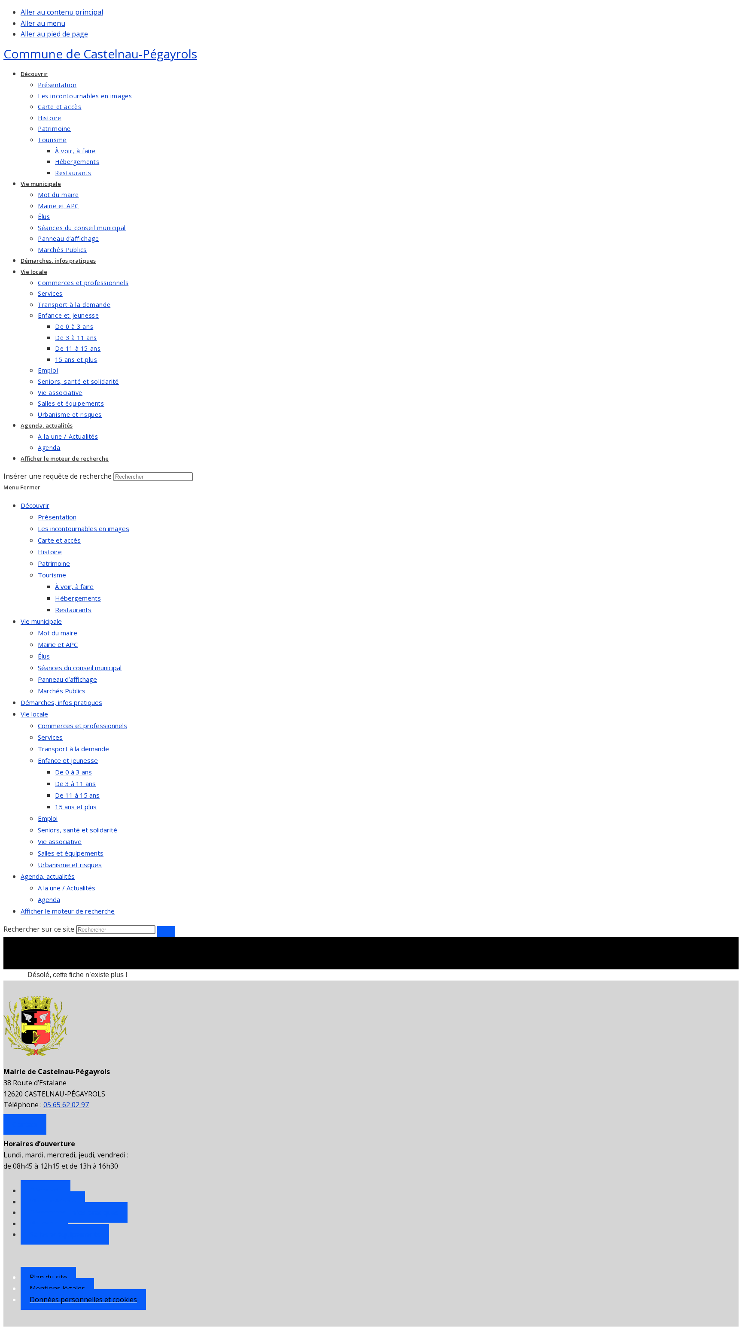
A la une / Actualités (66, 888)
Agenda (49, 899)
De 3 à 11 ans (75, 783)
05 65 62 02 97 (66, 1104)
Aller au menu (43, 23)
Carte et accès (59, 540)
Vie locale (34, 714)
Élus (44, 656)
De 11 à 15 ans (77, 795)
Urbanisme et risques (70, 864)
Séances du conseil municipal (80, 667)
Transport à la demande (73, 748)
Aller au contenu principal (62, 12)
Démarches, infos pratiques (61, 702)
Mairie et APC (58, 644)
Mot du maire (57, 633)
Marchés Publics (61, 690)
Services (50, 737)
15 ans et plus (76, 806)
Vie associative (60, 841)
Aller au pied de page (54, 34)
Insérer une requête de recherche (57, 476)
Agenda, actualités (48, 876)
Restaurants (73, 609)
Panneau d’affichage (67, 679)
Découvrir (35, 505)
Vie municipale (41, 621)
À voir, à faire (74, 586)
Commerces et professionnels (82, 725)
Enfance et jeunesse (68, 760)
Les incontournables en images (83, 528)
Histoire (50, 551)
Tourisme (52, 575)
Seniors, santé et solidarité (77, 830)
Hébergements (78, 598)
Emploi (48, 818)
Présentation (57, 517)
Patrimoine (54, 563)
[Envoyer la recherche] (166, 931)
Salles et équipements (70, 853)
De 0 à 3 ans (73, 772)
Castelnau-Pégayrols (100, 54)
